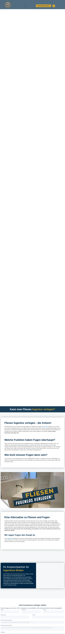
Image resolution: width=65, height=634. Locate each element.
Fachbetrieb (9, 538)
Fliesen (46, 426)
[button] (24, 6)
